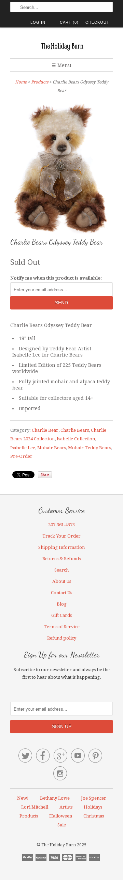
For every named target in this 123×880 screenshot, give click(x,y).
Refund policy (61, 638)
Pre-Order (21, 456)
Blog (62, 604)
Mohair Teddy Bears (89, 447)
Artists (65, 807)
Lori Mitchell (34, 807)
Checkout (97, 22)
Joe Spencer (93, 798)
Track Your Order (61, 536)
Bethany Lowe (55, 798)
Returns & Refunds (61, 558)
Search (61, 570)
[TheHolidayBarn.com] (61, 45)
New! (23, 798)
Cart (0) (69, 22)
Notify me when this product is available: (56, 278)
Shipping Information (61, 547)
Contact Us (61, 592)
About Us (61, 581)
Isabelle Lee (22, 447)
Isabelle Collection (76, 438)
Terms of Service (62, 626)
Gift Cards (61, 615)
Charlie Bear (45, 430)
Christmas (93, 816)
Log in (37, 22)
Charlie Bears (74, 430)
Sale (61, 824)
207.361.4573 (61, 524)
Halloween (60, 816)
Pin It (45, 474)
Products (39, 82)
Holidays (93, 807)
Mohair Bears (51, 447)
